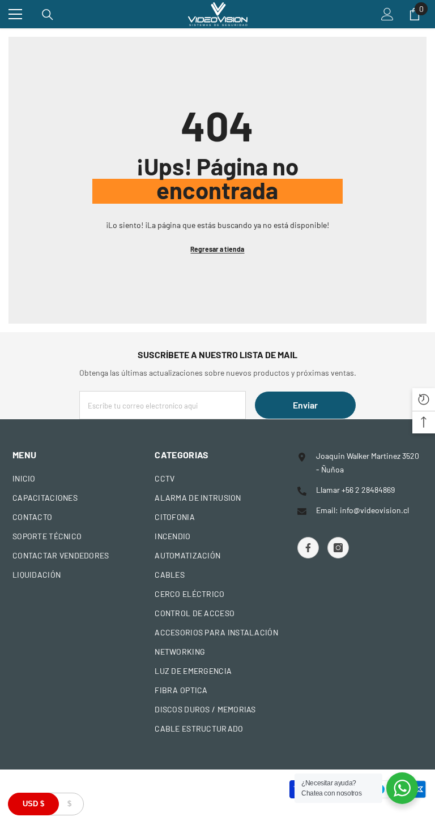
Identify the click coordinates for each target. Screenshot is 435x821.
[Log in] (387, 14)
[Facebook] (308, 547)
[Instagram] (338, 547)
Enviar (305, 404)
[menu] (15, 14)
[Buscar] (47, 15)
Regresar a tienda (217, 249)
